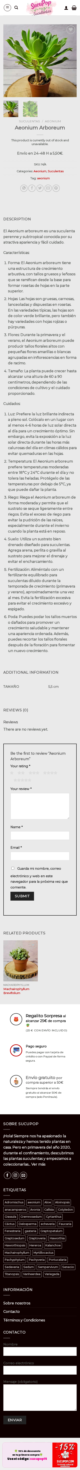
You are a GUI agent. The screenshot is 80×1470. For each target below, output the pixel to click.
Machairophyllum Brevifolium (16, 991)
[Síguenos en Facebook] (7, 1175)
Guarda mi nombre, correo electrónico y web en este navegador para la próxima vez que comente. (39, 878)
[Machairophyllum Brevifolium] (20, 960)
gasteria (30, 1231)
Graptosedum (14, 1238)
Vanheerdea (31, 1274)
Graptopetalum (51, 1231)
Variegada (52, 1274)
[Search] (16, 7)
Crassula (10, 1216)
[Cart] (74, 8)
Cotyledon (65, 1209)
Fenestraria (12, 1231)
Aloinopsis (62, 1202)
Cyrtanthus (53, 1216)
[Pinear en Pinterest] (56, 188)
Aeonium (53, 121)
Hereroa (35, 1245)
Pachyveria (37, 1259)
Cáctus (9, 1224)
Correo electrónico (18, 1363)
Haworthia (57, 1238)
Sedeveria (12, 1267)
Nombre (10, 1344)
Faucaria (65, 1224)
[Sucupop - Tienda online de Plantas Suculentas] (41, 7)
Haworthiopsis (15, 1245)
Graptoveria (37, 1238)
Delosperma (27, 1224)
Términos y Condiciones (24, 1320)
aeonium (43, 178)
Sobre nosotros (16, 1303)
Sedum (28, 1267)
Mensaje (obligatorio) (20, 1382)
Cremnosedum (31, 1216)
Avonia (35, 1209)
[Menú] (7, 7)
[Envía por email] (48, 188)
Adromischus (14, 1202)
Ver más (38, 1164)
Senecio (68, 1267)
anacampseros (15, 1209)
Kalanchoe (53, 1245)
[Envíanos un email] (23, 1175)
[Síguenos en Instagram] (15, 1175)
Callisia (49, 1209)
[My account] (66, 8)
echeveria (48, 1224)
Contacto (11, 1311)
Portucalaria (57, 1259)
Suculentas (29, 121)
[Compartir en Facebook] (32, 188)
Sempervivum (48, 1267)
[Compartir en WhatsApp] (24, 188)
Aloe (47, 1202)
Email (16, 848)
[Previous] (10, 60)
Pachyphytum (15, 1259)
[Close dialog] (74, 1446)
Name (16, 827)
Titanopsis (12, 1274)
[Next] (70, 60)
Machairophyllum (17, 1252)
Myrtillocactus (43, 1252)
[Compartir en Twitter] (40, 188)
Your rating (20, 766)
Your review (21, 789)
